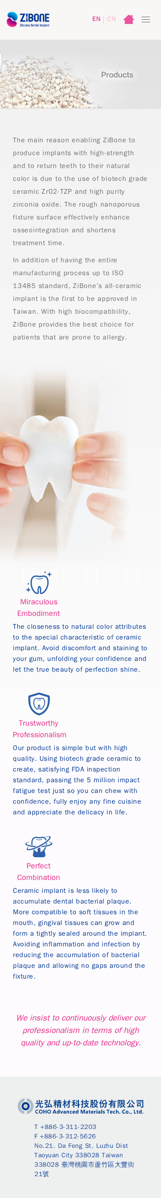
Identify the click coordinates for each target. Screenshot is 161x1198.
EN (96, 19)
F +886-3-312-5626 (65, 1136)
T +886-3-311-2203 (65, 1127)
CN (111, 19)
